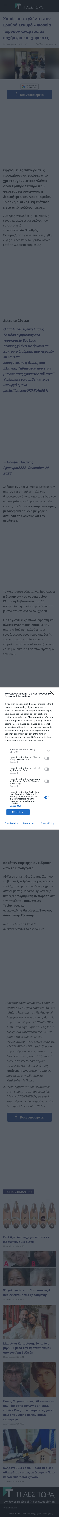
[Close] (53, 694)
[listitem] (29, 750)
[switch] (46, 758)
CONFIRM (18, 812)
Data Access (29, 823)
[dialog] (29, 758)
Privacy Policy (47, 823)
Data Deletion (11, 823)
